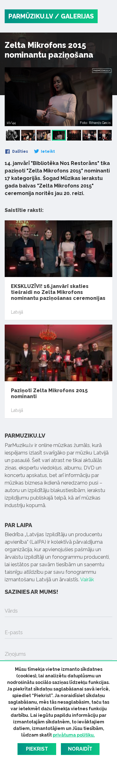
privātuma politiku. (74, 734)
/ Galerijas (74, 16)
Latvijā (17, 312)
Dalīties (19, 151)
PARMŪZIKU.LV (30, 16)
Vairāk (87, 580)
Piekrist (37, 749)
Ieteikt (47, 151)
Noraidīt (80, 749)
